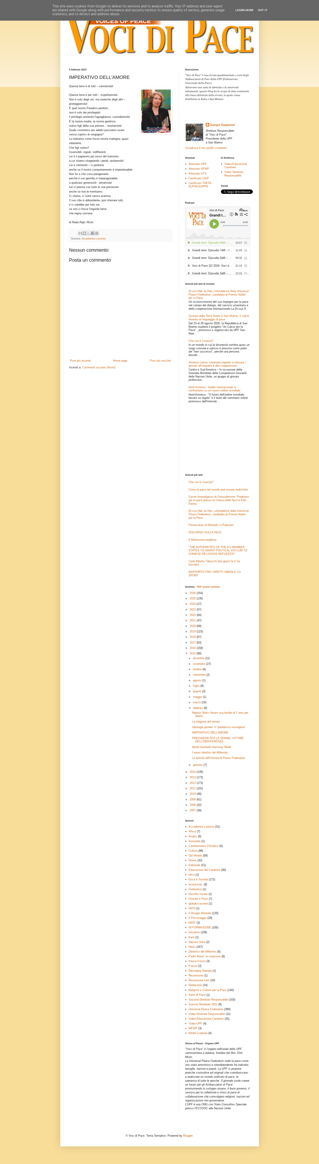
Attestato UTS (198, 173)
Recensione (196, 975)
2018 (193, 637)
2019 (193, 631)
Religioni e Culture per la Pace (208, 990)
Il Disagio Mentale (200, 913)
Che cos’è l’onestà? (201, 341)
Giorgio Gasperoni (222, 124)
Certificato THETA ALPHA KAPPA (200, 184)
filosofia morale (198, 894)
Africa (192, 831)
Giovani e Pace (198, 898)
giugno (197, 691)
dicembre (199, 658)
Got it (263, 10)
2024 (193, 603)
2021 (193, 620)
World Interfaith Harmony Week (211, 747)
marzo (197, 702)
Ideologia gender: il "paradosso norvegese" (219, 727)
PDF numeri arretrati (208, 586)
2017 (193, 642)
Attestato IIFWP (199, 168)
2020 (193, 626)
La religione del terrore (206, 721)
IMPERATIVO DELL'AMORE (210, 732)
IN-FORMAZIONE (200, 927)
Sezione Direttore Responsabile (208, 999)
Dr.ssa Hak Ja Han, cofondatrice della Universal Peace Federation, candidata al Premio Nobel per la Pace (219, 294)
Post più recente (80, 360)
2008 (193, 804)
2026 (193, 593)
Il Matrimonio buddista (202, 539)
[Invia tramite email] (80, 233)
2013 (193, 777)
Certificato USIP (199, 178)
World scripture (198, 1033)
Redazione (195, 985)
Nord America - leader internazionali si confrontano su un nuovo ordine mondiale (214, 389)
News (192, 946)
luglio (196, 685)
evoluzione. (196, 884)
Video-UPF (195, 1023)
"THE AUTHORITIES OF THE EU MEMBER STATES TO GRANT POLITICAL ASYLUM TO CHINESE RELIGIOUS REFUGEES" (218, 550)
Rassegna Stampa (200, 970)
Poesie (193, 966)
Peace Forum (197, 961)
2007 (193, 810)
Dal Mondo (195, 855)
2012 (193, 783)
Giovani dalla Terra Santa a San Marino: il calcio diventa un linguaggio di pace (219, 317)
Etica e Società (198, 879)
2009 (193, 799)
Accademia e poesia (94, 238)
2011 (193, 788)
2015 (193, 653)
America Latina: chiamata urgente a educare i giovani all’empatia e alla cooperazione (217, 364)
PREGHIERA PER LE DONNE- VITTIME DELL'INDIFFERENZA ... (218, 740)
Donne (193, 860)
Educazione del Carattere (204, 869)
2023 (193, 609)
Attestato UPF (198, 164)
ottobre (197, 669)
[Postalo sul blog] (84, 233)
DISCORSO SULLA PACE (205, 532)
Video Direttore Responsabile (233, 173)
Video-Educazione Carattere (235, 165)
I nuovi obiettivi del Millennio (210, 752)
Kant (191, 937)
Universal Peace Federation (206, 1009)
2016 (193, 648)
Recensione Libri (199, 980)
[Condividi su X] (88, 233)
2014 (193, 771)
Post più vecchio (160, 360)
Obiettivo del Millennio (202, 951)
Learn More (244, 10)
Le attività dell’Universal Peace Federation (218, 758)
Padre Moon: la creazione (205, 956)
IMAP (192, 922)
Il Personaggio (198, 918)
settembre (199, 674)
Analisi (193, 836)
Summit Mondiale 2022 (203, 1004)
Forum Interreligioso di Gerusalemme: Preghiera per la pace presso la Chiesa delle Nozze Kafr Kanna (219, 500)
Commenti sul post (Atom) (98, 367)
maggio (198, 696)
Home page (120, 360)
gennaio (198, 765)
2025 (193, 598)
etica (192, 874)
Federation (195, 889)
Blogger (187, 1135)
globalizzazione (198, 903)
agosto (197, 680)
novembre (199, 663)
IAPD (192, 908)
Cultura (193, 850)
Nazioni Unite (197, 942)
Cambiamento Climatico (204, 846)
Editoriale (194, 865)
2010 (193, 793)
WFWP (193, 1028)
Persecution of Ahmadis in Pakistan (211, 525)
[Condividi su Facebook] (92, 233)
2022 (193, 615)
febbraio (198, 708)
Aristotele (195, 841)
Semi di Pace (197, 994)
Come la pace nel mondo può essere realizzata (218, 489)
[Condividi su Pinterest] (97, 233)
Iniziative (194, 932)
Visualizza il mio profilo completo (206, 148)
